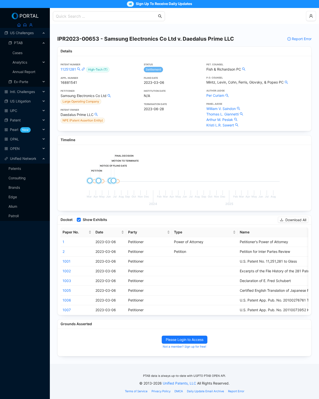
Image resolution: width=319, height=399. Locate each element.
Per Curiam (215, 95)
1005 (67, 290)
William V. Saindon (221, 108)
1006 (67, 300)
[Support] (25, 25)
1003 (67, 281)
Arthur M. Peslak (219, 119)
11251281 (68, 69)
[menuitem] (24, 32)
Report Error (302, 39)
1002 (67, 271)
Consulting (17, 178)
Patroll (13, 216)
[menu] (25, 91)
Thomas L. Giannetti (222, 114)
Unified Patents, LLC (179, 383)
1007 (67, 310)
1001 (67, 261)
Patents (14, 168)
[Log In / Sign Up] (31, 25)
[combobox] (106, 16)
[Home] (19, 25)
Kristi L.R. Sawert (220, 125)
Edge (12, 197)
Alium (12, 206)
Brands (14, 187)
